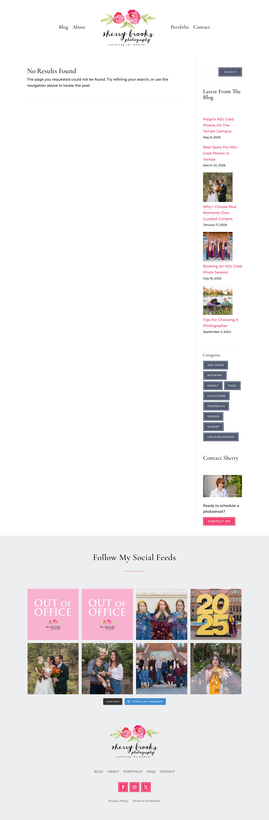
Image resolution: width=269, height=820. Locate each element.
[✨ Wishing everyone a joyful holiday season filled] (161, 614)
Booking (215, 375)
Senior (213, 416)
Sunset (213, 426)
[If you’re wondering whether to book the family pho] (107, 668)
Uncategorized (221, 436)
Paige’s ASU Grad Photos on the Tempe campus (218, 125)
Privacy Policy (118, 801)
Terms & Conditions (146, 801)
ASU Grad (215, 365)
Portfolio (180, 27)
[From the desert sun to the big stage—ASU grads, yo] (216, 614)
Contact (201, 27)
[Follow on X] (146, 787)
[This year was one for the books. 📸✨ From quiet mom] (53, 668)
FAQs (232, 385)
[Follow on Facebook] (123, 787)
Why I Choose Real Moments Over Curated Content (220, 213)
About (78, 27)
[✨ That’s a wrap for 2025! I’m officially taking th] (107, 614)
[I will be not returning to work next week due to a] (53, 614)
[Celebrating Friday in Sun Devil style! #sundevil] (216, 668)
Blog (63, 27)
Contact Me (219, 521)
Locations (216, 395)
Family (213, 385)
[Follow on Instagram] (134, 787)
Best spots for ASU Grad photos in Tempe (220, 153)
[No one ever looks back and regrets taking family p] (161, 668)
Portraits (216, 406)
